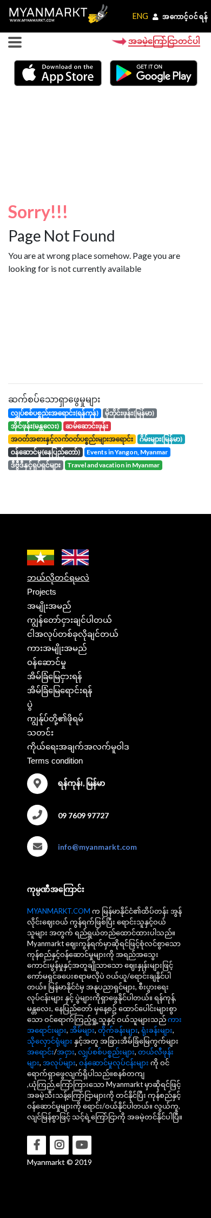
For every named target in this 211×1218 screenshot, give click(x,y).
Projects (41, 591)
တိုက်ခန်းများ (118, 1030)
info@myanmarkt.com (97, 846)
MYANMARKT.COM (58, 911)
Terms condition (55, 760)
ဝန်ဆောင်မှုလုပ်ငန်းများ (114, 1062)
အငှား (66, 1051)
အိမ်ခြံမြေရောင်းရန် (60, 690)
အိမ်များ (82, 1030)
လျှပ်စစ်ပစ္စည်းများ (106, 1051)
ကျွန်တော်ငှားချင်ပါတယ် (69, 619)
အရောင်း (40, 1051)
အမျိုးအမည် (49, 605)
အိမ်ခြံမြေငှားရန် (54, 676)
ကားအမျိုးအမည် (57, 648)
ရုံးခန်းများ (157, 1030)
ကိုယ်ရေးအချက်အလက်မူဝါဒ (78, 746)
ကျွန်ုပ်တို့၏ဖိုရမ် (55, 718)
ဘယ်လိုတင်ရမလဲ (58, 577)
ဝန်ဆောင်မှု (46, 662)
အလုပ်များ (59, 1062)
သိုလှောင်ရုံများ (49, 1041)
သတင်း (40, 732)
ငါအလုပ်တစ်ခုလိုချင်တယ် (72, 634)
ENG (140, 16)
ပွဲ (29, 704)
